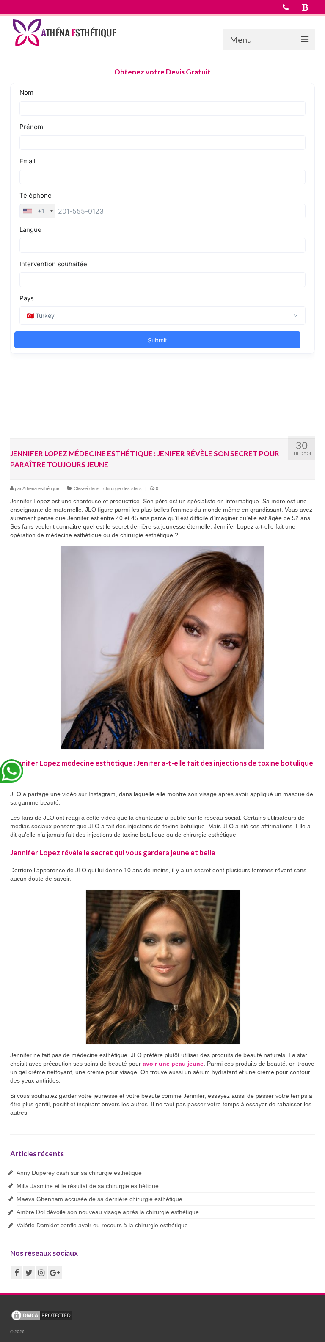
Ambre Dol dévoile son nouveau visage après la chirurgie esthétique (108, 1212)
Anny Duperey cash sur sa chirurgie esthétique (79, 1172)
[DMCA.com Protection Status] (42, 1315)
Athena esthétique (40, 488)
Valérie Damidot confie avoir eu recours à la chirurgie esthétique (102, 1225)
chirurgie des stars (122, 488)
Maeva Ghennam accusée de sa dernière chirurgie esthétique (99, 1199)
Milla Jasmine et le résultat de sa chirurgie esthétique (88, 1185)
